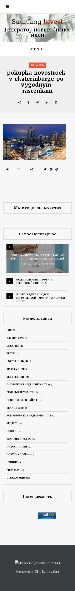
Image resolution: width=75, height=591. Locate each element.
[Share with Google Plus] (46, 102)
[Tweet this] (37, 102)
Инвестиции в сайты (21, 400)
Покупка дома (17, 454)
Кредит (21, 301)
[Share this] (28, 102)
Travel (11, 353)
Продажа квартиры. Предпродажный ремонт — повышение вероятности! (37, 256)
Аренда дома (30, 263)
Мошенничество (18, 438)
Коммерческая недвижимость (29, 415)
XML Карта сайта (47, 571)
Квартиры (47, 263)
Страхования (16, 477)
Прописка (13, 462)
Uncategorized (17, 361)
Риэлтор (12, 469)
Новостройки (16, 446)
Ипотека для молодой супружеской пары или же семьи (40, 296)
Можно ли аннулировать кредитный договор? (34, 281)
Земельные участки (20, 392)
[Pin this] (55, 102)
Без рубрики (24, 286)
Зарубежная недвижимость (27, 384)
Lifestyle (12, 345)
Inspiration (14, 337)
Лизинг (11, 431)
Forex (10, 330)
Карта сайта (24, 571)
